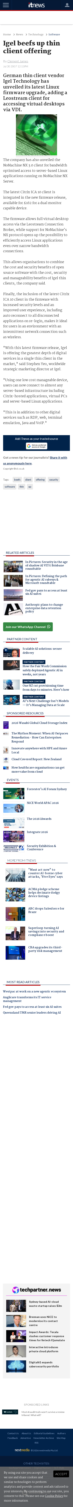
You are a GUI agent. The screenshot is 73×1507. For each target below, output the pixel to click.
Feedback (13, 1438)
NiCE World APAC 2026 (43, 803)
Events (13, 780)
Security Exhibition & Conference (41, 848)
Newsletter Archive (43, 1438)
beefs (17, 479)
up (29, 486)
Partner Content (22, 639)
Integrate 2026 (37, 833)
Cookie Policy (54, 1496)
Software (54, 35)
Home (7, 35)
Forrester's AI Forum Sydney (47, 790)
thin (21, 486)
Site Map (61, 1438)
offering (40, 479)
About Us (26, 1433)
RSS (36, 1442)
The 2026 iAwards (39, 819)
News (19, 35)
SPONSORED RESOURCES (25, 713)
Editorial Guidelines (44, 1433)
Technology (35, 35)
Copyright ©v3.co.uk (13, 468)
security (53, 479)
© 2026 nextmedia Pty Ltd (44, 1450)
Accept (61, 1474)
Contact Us (13, 1433)
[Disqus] (36, 1071)
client (28, 479)
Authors (61, 1433)
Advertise (25, 1438)
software (10, 486)
